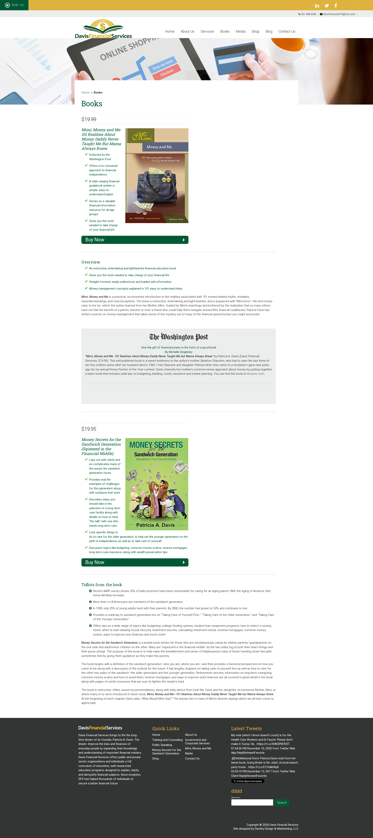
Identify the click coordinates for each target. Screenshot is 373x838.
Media (240, 31)
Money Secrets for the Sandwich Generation (166, 751)
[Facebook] (337, 6)
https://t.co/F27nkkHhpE (263, 767)
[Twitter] (327, 6)
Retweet (249, 752)
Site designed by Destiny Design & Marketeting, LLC (265, 828)
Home (169, 31)
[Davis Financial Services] (103, 30)
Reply (240, 752)
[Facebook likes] (349, 5)
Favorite (259, 752)
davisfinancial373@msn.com (338, 14)
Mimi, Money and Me (198, 748)
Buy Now (94, 240)
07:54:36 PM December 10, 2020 (251, 748)
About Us (187, 31)
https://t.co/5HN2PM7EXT (273, 744)
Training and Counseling (167, 740)
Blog (269, 31)
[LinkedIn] (317, 6)
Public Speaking (162, 745)
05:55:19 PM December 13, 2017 (251, 771)
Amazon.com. (256, 373)
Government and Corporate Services (197, 741)
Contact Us (287, 31)
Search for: (235, 797)
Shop (255, 31)
